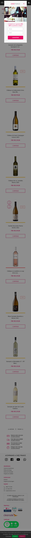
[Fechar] (23, 3)
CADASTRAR (15, 37)
